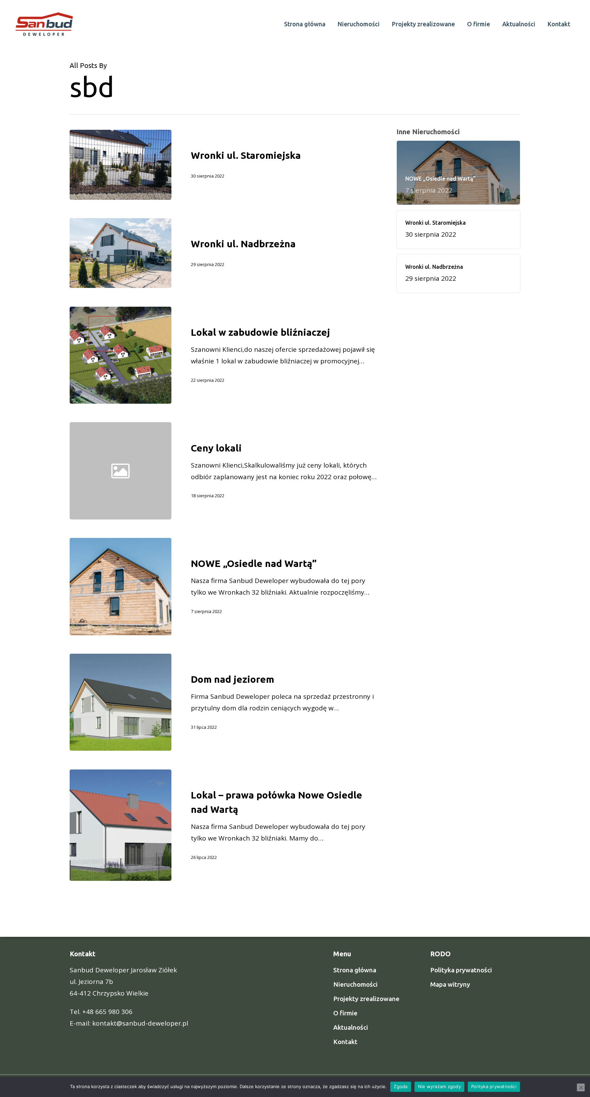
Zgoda (400, 1086)
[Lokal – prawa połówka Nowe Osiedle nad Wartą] (120, 825)
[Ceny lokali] (275, 470)
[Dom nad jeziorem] (120, 702)
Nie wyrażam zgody (439, 1086)
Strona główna (354, 970)
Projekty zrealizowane (366, 998)
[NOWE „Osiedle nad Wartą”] (120, 586)
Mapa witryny (450, 984)
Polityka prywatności (461, 970)
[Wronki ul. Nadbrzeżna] (120, 253)
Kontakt (345, 1041)
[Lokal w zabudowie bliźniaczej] (120, 355)
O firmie (345, 1013)
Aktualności (350, 1027)
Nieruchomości (355, 984)
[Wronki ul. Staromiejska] (120, 165)
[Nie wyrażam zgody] (581, 1087)
